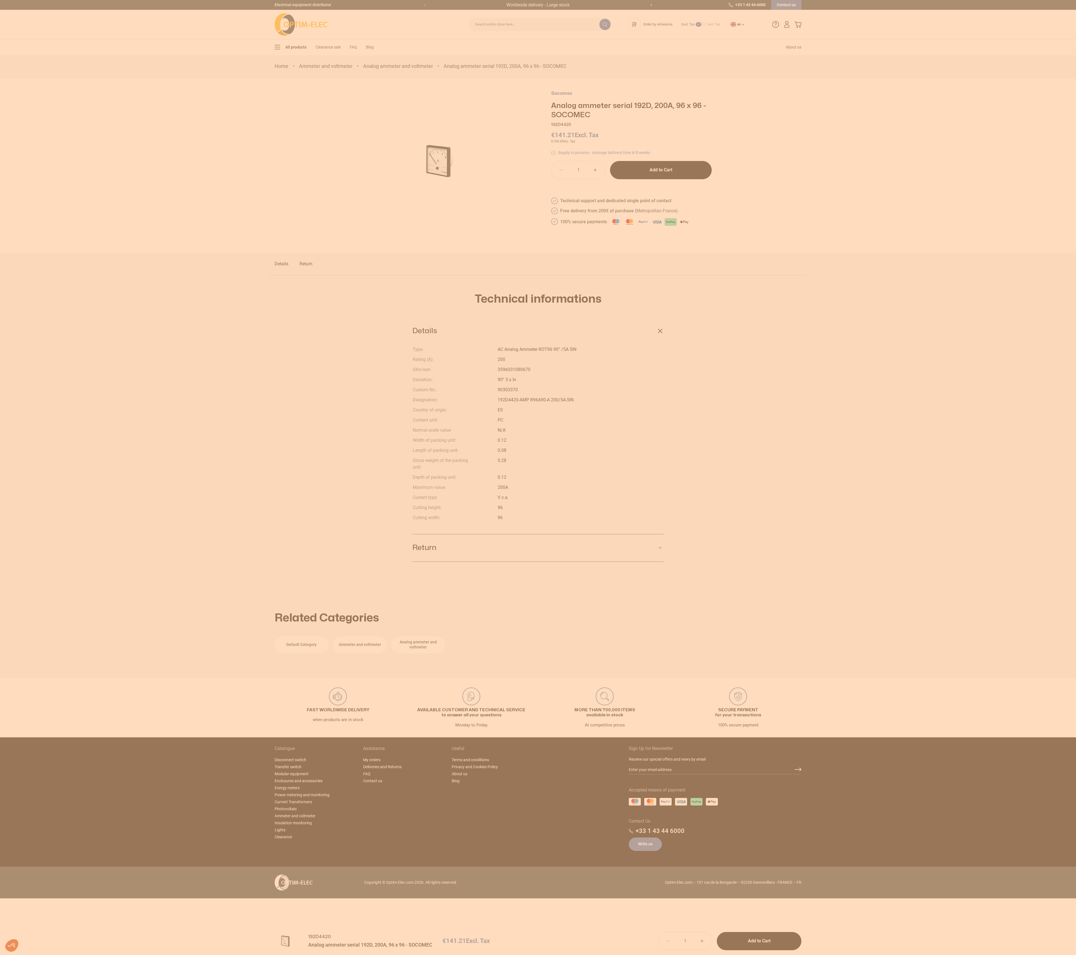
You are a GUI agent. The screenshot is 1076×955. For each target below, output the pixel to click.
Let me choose (504, 522)
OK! (572, 522)
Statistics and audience (498, 499)
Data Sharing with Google (500, 494)
